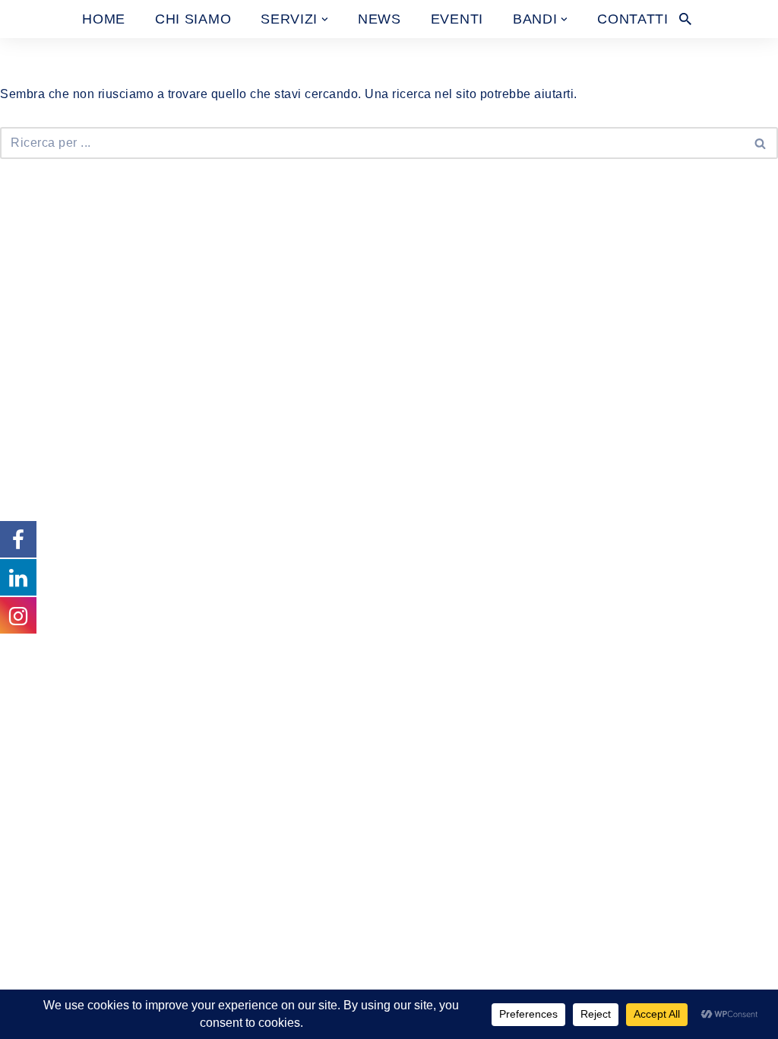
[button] (324, 19)
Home (103, 19)
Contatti (633, 19)
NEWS (379, 19)
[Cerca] (685, 19)
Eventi (457, 19)
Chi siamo (193, 19)
